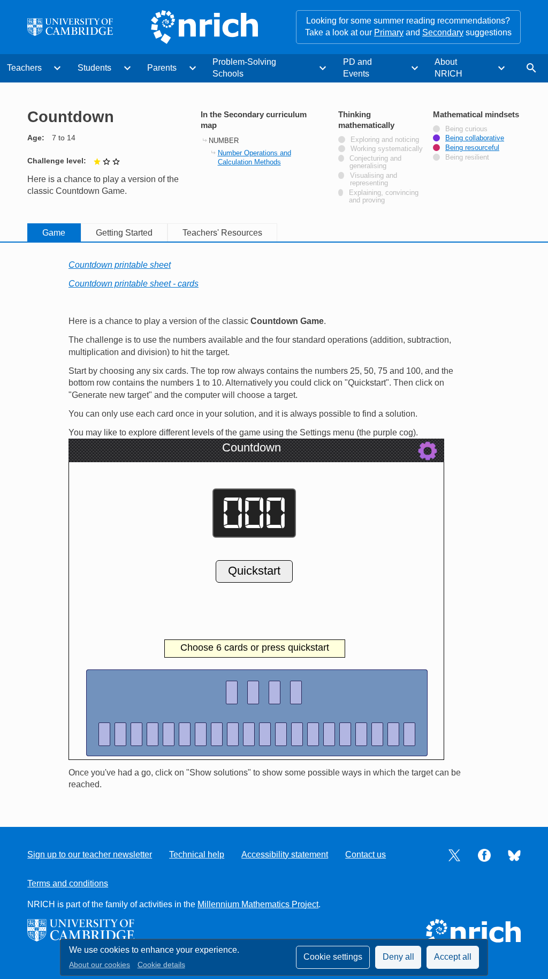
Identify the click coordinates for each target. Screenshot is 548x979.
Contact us (365, 854)
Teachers (24, 67)
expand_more (57, 68)
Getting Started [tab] (124, 232)
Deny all (398, 956)
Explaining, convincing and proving (383, 196)
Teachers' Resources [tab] (222, 232)
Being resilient (467, 157)
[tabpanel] (274, 525)
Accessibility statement (284, 854)
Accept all (452, 956)
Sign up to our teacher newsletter (89, 854)
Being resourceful (472, 148)
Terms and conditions (67, 883)
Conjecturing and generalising (375, 162)
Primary (389, 32)
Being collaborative (474, 138)
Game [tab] (53, 232)
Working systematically (387, 149)
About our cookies (99, 965)
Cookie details (161, 965)
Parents (162, 67)
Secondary (442, 32)
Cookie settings (332, 956)
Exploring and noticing (385, 140)
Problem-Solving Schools (244, 67)
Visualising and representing (374, 179)
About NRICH (448, 67)
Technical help (196, 854)
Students (94, 67)
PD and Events (357, 67)
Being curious (466, 129)
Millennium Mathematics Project (257, 904)
